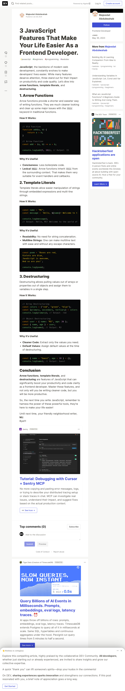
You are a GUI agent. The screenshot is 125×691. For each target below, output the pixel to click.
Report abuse (58, 552)
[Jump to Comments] (6, 64)
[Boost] (6, 81)
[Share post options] (5, 90)
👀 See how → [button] (28, 510)
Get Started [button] (10, 686)
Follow (107, 25)
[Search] (12, 3)
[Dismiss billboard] (121, 651)
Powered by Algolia (81, 4)
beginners (38, 59)
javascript (26, 59)
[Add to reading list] (6, 73)
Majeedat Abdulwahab (36, 14)
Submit (29, 544)
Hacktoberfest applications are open (103, 154)
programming (52, 59)
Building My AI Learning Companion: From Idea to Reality (104, 63)
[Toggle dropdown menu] (79, 429)
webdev (65, 59)
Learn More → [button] (100, 184)
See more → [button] (27, 645)
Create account (113, 3)
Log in (98, 3)
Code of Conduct (43, 552)
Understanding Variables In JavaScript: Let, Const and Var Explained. (106, 81)
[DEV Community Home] (5, 3)
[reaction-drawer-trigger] (6, 54)
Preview (42, 544)
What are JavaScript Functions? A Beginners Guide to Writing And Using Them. (106, 100)
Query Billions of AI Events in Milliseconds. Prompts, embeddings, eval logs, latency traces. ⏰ (47, 608)
